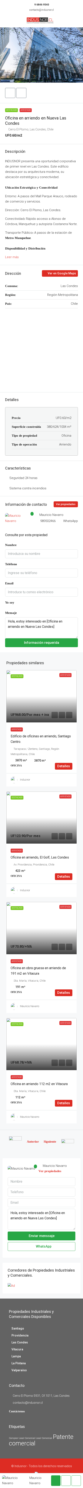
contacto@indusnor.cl (41, 9)
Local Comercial (44, 1438)
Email (9, 583)
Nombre (11, 545)
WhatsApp (70, 521)
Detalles (63, 766)
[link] (41, 696)
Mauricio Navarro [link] (29, 1006)
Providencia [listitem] (20, 1335)
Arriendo (25, 110)
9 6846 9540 (41, 4)
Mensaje (11, 613)
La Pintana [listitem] (18, 1363)
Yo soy (9, 602)
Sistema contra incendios (27, 488)
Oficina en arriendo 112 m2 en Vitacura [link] (39, 1084)
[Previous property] (15, 1141)
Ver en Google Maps (61, 273)
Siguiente (50, 1141)
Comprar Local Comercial (22, 1438)
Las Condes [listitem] (19, 1342)
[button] (41, 55)
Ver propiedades (66, 504)
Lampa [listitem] (16, 1356)
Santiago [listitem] (17, 1328)
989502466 (48, 521)
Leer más (12, 257)
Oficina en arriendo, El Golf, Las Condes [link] (40, 857)
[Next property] (67, 1141)
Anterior (33, 1141)
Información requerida (41, 643)
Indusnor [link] (25, 779)
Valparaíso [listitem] (19, 1370)
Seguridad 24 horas (23, 478)
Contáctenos (17, 1411)
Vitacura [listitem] (17, 1349)
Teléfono (11, 564)
